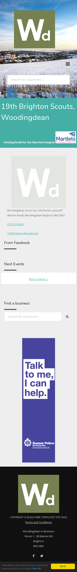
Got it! (63, 566)
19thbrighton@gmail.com (22, 233)
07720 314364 (15, 224)
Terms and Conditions (38, 522)
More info (36, 568)
